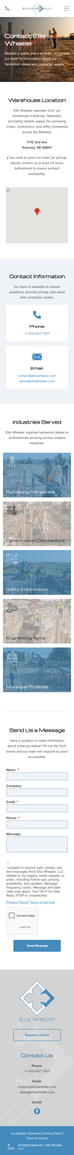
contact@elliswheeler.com (37, 376)
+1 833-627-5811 (37, 333)
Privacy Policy (16, 902)
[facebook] (37, 1111)
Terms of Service (42, 902)
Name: (11, 770)
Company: (14, 786)
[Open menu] (66, 8)
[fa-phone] (7, 10)
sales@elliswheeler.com (37, 381)
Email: (11, 802)
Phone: (11, 818)
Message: (14, 834)
